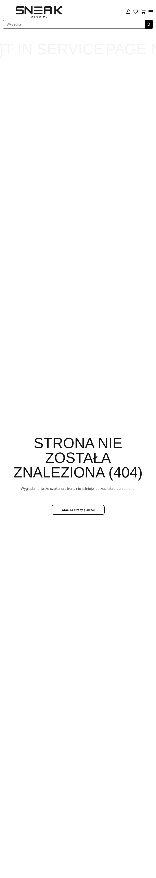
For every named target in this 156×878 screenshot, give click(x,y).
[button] (128, 12)
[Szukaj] (149, 24)
